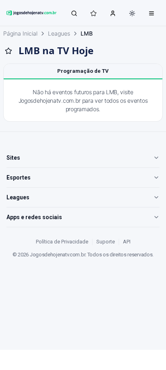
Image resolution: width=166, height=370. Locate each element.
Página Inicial (20, 33)
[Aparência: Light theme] (132, 13)
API (127, 242)
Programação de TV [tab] (83, 71)
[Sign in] (113, 13)
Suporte (105, 242)
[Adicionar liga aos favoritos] (8, 51)
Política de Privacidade (62, 242)
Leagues (59, 33)
